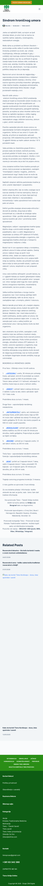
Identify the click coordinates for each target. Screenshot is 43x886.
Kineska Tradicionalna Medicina (14, 821)
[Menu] (39, 9)
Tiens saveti (26, 26)
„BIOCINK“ (10, 441)
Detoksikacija (11, 758)
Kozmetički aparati (23, 761)
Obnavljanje (23, 758)
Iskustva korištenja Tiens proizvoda (21, 767)
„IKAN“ (8, 461)
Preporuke (35, 761)
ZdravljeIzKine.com (10, 837)
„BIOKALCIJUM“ (12, 428)
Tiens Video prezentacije (12, 832)
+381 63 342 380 (11, 862)
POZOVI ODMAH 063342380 (21, 2)
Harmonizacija (9, 761)
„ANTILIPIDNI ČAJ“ (13, 412)
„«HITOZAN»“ (11, 373)
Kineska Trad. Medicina (21, 764)
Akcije (5, 818)
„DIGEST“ (9, 389)
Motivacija (6, 824)
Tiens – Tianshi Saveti (11, 826)
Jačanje (33, 758)
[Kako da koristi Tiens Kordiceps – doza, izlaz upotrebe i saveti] (21, 649)
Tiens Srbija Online (10, 876)
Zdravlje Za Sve (8, 834)
